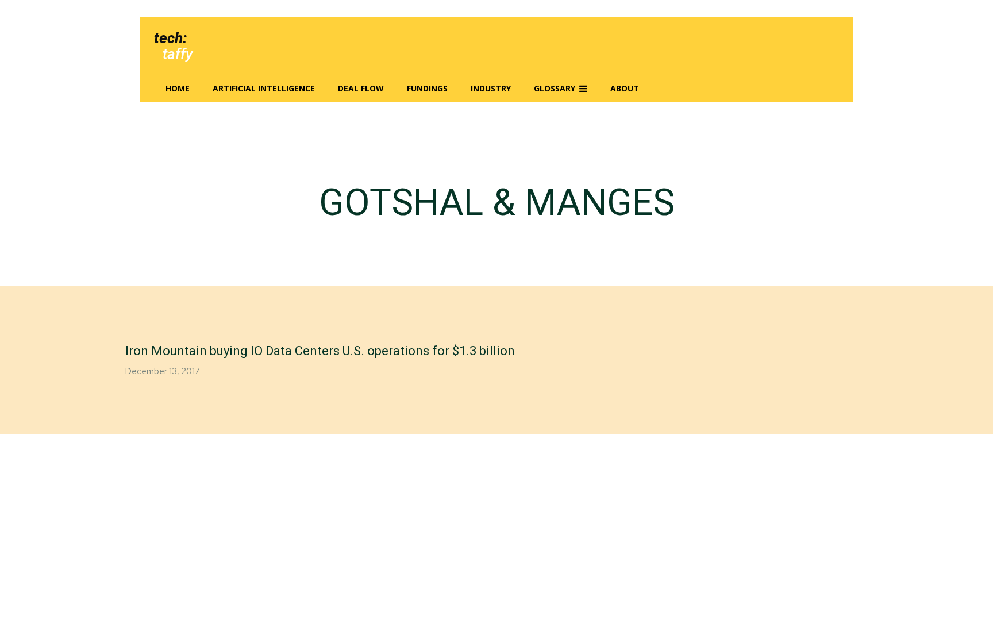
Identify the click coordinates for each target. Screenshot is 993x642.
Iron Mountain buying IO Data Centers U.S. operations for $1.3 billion (320, 351)
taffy (178, 54)
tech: (170, 38)
